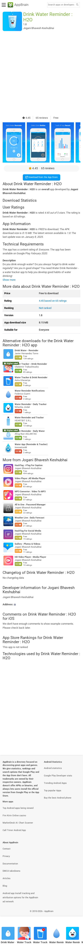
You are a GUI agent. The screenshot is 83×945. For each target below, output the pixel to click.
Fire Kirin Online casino (14, 815)
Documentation (10, 863)
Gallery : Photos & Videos (27, 544)
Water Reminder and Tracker (29, 417)
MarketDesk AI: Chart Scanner (18, 822)
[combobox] (61, 4)
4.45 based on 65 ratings (53, 300)
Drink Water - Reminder (26, 350)
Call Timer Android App (14, 830)
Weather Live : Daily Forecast (29, 517)
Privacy (6, 856)
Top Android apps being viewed (18, 808)
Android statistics (53, 768)
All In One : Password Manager (30, 504)
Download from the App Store (43, 177)
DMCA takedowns (11, 871)
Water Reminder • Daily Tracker (31, 404)
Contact (6, 848)
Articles (6, 878)
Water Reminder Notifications (30, 390)
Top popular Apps (52, 790)
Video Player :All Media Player (30, 478)
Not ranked (45, 307)
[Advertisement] (41, 73)
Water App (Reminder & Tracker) (31, 444)
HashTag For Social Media (28, 531)
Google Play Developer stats (58, 775)
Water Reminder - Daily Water (30, 431)
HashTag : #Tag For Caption (29, 465)
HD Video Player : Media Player (30, 557)
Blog (5, 886)
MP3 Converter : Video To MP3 (30, 491)
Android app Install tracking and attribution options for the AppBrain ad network (20, 897)
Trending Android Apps (55, 783)
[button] (41, 604)
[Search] (77, 4)
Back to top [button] (74, 915)
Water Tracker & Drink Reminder (31, 377)
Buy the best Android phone (57, 797)
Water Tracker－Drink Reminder (31, 364)
